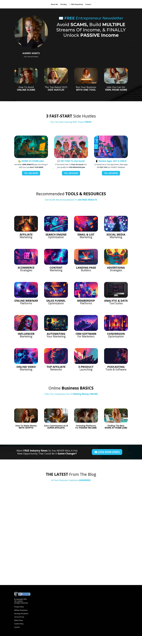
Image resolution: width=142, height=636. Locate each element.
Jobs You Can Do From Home (28, 552)
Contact (88, 4)
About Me (54, 4)
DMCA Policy (18, 620)
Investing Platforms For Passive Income (33, 511)
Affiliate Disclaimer (21, 610)
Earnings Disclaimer (21, 614)
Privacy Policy (19, 607)
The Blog (63, 4)
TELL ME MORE (31, 173)
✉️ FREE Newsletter (76, 4)
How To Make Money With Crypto (30, 538)
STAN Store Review (24, 565)
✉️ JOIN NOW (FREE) (107, 452)
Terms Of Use (19, 617)
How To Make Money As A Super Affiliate (34, 524)
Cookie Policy (19, 624)
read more (21, 500)
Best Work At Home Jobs (26, 497)
